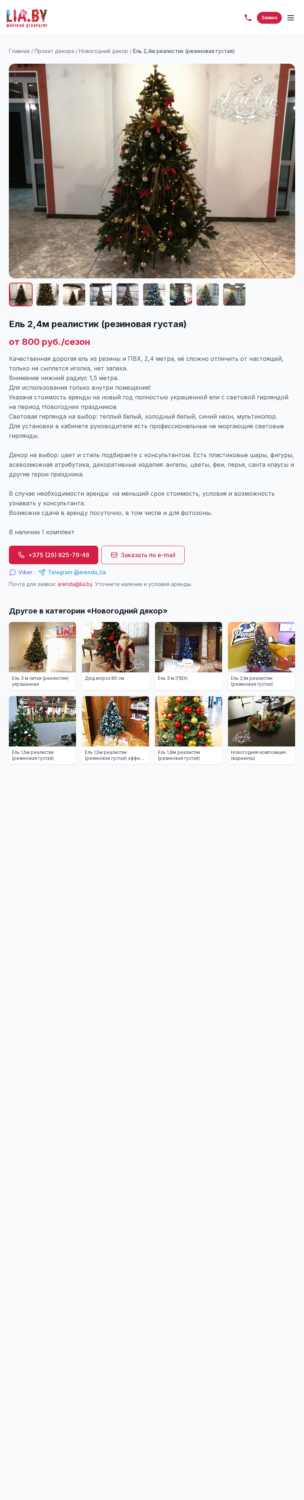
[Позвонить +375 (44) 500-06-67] (248, 17)
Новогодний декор (103, 51)
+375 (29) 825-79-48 (58, 555)
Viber (25, 572)
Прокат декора (54, 51)
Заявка (269, 17)
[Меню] (290, 17)
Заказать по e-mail (148, 555)
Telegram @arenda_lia (77, 572)
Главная (19, 51)
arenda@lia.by (74, 584)
